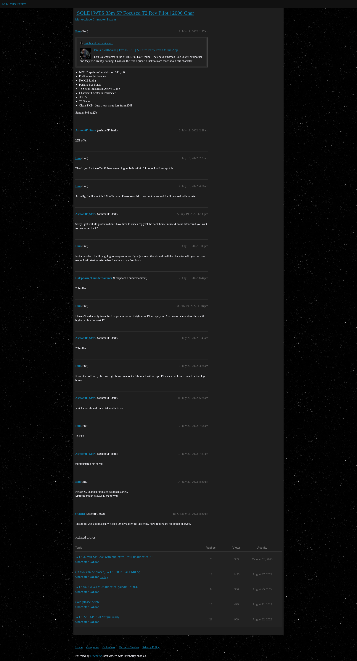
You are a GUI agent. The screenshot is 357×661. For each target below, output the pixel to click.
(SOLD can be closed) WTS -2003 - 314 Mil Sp (107, 572)
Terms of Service (129, 647)
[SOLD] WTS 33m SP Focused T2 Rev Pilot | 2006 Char (134, 13)
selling (104, 577)
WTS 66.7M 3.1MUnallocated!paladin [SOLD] (107, 587)
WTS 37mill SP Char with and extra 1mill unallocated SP (114, 557)
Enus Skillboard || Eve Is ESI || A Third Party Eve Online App (136, 50)
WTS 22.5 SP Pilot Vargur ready (97, 617)
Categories (92, 647)
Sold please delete (87, 602)
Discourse (96, 655)
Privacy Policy (151, 647)
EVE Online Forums (14, 3)
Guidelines (108, 647)
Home (79, 647)
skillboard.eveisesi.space (98, 43)
